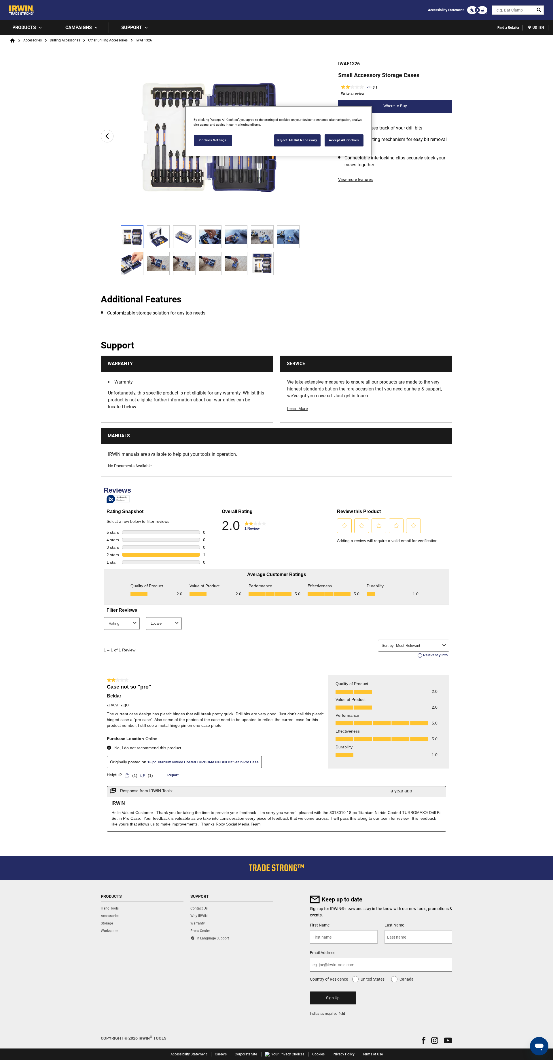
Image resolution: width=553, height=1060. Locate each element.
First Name (319, 925)
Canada (406, 979)
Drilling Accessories (65, 40)
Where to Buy (395, 106)
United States (373, 979)
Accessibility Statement (446, 10)
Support (131, 27)
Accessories (32, 40)
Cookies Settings (212, 140)
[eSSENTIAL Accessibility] (477, 10)
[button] (423, 1040)
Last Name (394, 925)
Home (12, 40)
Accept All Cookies (344, 140)
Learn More (297, 408)
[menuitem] (26, 27)
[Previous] (107, 136)
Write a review (352, 93)
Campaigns (78, 27)
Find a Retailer (508, 28)
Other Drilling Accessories (108, 40)
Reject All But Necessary (297, 140)
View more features (355, 179)
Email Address (322, 952)
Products (24, 27)
